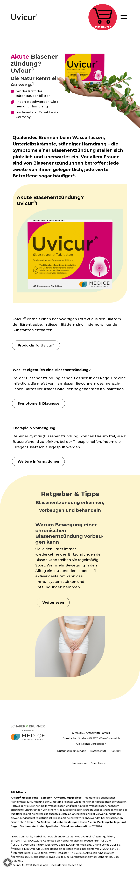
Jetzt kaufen (102, 26)
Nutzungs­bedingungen (71, 751)
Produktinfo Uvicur (36, 345)
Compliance (98, 763)
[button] (7, 862)
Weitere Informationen (38, 461)
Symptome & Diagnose (38, 403)
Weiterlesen (53, 602)
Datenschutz (98, 751)
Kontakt (116, 751)
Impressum (79, 763)
